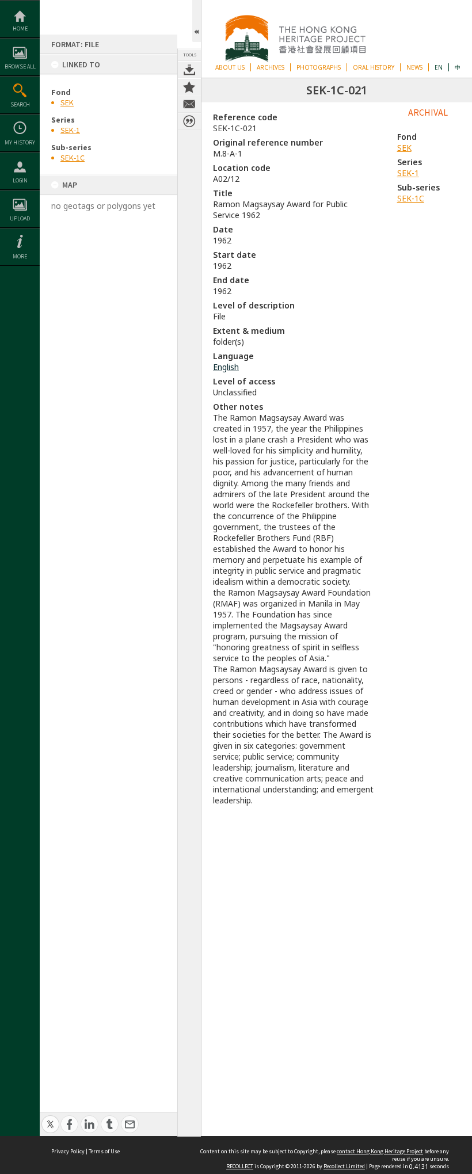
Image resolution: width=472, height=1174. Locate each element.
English (226, 366)
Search (20, 104)
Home (20, 28)
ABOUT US (230, 67)
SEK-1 (70, 130)
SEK (67, 102)
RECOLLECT (239, 1166)
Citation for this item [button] (189, 121)
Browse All (20, 66)
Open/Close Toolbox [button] (196, 21)
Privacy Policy (68, 1151)
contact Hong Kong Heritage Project (380, 1151)
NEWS (414, 67)
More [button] (20, 256)
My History (20, 142)
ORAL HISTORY (373, 67)
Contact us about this (189, 104)
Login (20, 180)
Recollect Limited (344, 1166)
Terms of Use (104, 1151)
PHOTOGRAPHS (318, 67)
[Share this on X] (50, 1118)
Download (189, 69)
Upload (20, 218)
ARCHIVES (270, 67)
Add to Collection (189, 87)
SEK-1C (72, 158)
